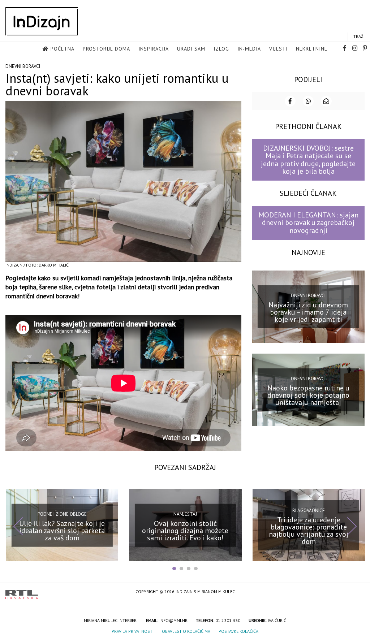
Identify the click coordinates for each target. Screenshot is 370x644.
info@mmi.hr (173, 620)
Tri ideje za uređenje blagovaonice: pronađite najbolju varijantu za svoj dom (308, 530)
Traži (359, 36)
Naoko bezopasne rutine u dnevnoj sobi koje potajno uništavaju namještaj (308, 395)
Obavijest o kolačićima (186, 631)
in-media (249, 49)
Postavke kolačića (238, 631)
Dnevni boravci (22, 66)
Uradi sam (191, 49)
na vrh (357, 592)
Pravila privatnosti (133, 631)
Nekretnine (311, 49)
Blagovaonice (308, 510)
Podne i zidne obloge (62, 514)
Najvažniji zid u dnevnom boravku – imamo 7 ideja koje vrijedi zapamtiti (308, 312)
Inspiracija (153, 49)
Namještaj (185, 514)
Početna (62, 49)
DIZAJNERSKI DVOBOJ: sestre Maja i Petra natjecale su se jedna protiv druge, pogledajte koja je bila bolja (308, 159)
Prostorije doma (106, 49)
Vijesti (278, 49)
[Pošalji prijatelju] (326, 101)
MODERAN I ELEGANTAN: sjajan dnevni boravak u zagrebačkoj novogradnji (308, 222)
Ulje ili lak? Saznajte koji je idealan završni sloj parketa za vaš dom (62, 530)
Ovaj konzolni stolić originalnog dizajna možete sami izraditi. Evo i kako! (185, 530)
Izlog (221, 49)
